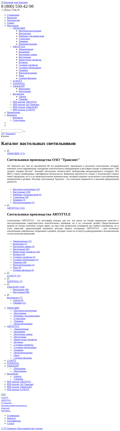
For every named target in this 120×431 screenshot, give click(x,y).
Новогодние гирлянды (30, 60)
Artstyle (22, 96)
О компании (13, 15)
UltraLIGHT (19, 86)
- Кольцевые (19, 331)
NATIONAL (19, 83)
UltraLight (5, 408)
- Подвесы (18, 342)
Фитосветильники (28, 44)
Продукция (12, 25)
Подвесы (23, 62)
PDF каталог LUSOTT (24, 110)
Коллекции (18, 94)
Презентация (13, 112)
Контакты (12, 115)
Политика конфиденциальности (14, 405)
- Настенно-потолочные (25, 310)
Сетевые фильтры (27, 78)
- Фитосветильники (22, 323)
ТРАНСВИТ (19, 28)
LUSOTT (17, 81)
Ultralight (23, 99)
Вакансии (12, 17)
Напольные (24, 88)
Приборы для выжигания (31, 36)
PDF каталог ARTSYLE (25, 102)
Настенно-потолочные (30, 31)
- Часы (16, 355)
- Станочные (19, 318)
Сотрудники (19, 120)
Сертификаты (14, 421)
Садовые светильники (30, 67)
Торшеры (23, 41)
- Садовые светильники (24, 347)
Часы (21, 75)
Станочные (24, 38)
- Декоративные (21, 329)
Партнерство (13, 20)
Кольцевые (24, 52)
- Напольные (19, 368)
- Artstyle (17, 376)
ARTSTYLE (19, 46)
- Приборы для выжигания (26, 316)
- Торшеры (18, 321)
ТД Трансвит (6, 403)
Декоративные (26, 49)
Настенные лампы (28, 54)
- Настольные (19, 313)
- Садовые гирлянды (23, 345)
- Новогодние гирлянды (25, 339)
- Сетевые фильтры (22, 358)
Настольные (25, 33)
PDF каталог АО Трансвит (26, 104)
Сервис (10, 23)
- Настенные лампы (22, 334)
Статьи (10, 423)
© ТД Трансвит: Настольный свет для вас (22, 428)
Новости (11, 418)
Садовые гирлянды (28, 65)
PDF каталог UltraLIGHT (25, 107)
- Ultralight (18, 379)
